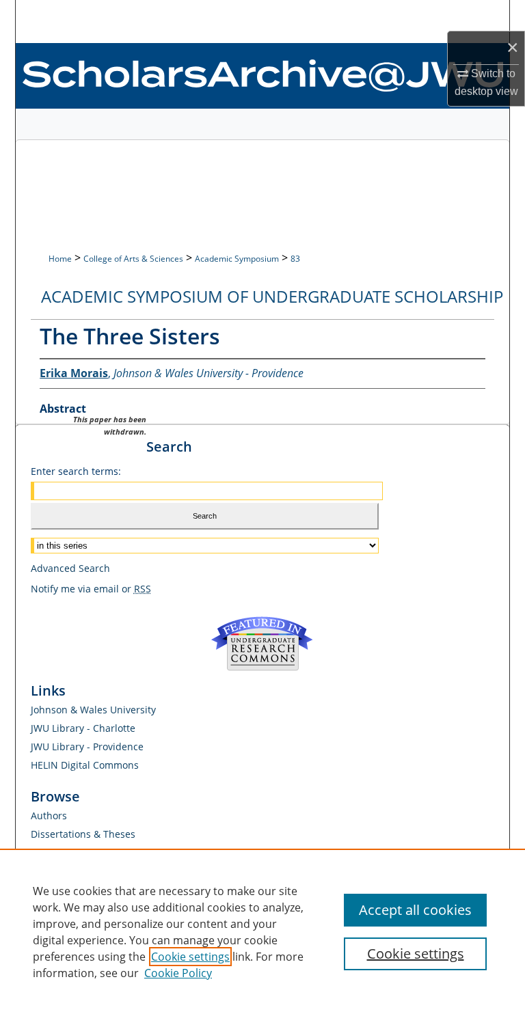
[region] (262, 931)
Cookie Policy (178, 973)
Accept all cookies (415, 910)
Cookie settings (190, 956)
